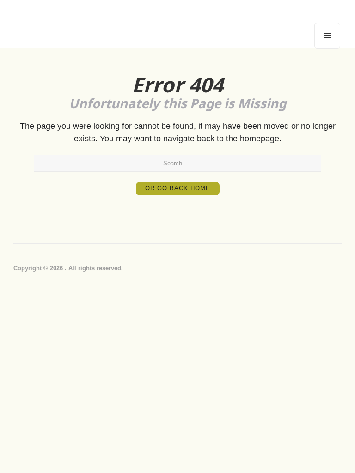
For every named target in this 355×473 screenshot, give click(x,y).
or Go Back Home (177, 188)
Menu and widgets (327, 48)
